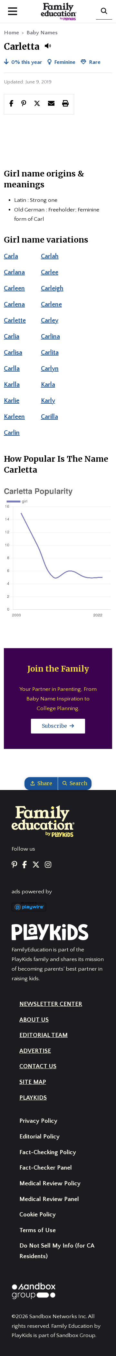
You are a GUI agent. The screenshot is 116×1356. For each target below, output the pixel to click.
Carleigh (52, 288)
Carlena (14, 304)
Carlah (50, 256)
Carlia (11, 336)
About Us (34, 1020)
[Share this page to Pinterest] (23, 104)
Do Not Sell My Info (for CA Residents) (56, 1251)
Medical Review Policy (50, 1183)
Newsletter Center (50, 1004)
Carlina (50, 336)
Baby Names (42, 33)
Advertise (35, 1051)
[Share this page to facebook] (11, 104)
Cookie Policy (37, 1214)
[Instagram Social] (48, 866)
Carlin (12, 432)
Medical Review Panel (49, 1199)
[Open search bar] (104, 12)
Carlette (15, 320)
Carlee (49, 272)
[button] (47, 46)
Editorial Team (43, 1035)
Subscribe (55, 726)
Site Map (32, 1082)
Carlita (50, 352)
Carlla (12, 368)
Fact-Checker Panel (45, 1167)
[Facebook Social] (24, 866)
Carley (49, 320)
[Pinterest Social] (14, 866)
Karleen (14, 416)
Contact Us (37, 1066)
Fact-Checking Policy (47, 1152)
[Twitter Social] (36, 866)
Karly (48, 400)
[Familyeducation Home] (43, 821)
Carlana (14, 272)
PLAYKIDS (33, 1097)
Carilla (49, 416)
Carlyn (50, 368)
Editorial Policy (39, 1136)
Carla (11, 256)
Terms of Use (37, 1230)
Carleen (14, 288)
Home (11, 33)
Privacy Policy (38, 1121)
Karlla (12, 384)
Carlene (51, 304)
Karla (48, 384)
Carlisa (13, 352)
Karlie (11, 400)
